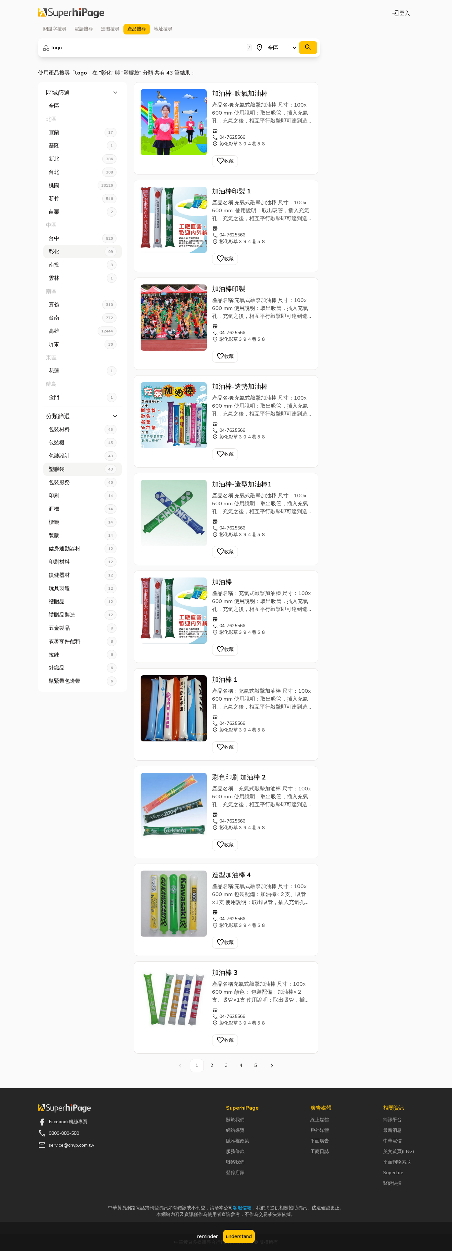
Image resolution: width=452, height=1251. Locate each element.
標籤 (81, 522)
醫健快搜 (392, 1183)
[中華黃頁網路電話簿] (71, 13)
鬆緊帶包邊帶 (81, 681)
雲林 (81, 278)
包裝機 (81, 442)
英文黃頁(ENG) (398, 1151)
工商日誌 (319, 1151)
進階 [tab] (110, 29)
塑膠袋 (81, 469)
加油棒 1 (225, 679)
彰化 (81, 251)
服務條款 (235, 1151)
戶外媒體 (319, 1130)
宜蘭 (81, 132)
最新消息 (392, 1130)
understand (239, 1236)
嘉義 (81, 304)
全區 (54, 106)
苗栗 (81, 212)
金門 (81, 397)
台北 (81, 172)
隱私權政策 (237, 1141)
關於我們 (235, 1120)
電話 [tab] (83, 29)
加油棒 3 (225, 972)
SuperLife (393, 1173)
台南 (81, 318)
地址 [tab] (163, 29)
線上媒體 (319, 1120)
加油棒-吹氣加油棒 (240, 93)
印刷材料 (81, 562)
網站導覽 (235, 1130)
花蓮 (81, 371)
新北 (81, 159)
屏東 (81, 344)
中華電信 (392, 1141)
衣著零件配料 (81, 641)
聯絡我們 (235, 1162)
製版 (81, 535)
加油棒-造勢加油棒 (240, 386)
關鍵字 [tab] (55, 29)
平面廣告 (319, 1141)
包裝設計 (81, 456)
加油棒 (222, 581)
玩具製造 (81, 588)
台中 (81, 238)
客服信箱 (242, 1208)
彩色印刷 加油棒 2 (239, 777)
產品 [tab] (136, 29)
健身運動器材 (81, 548)
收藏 (225, 161)
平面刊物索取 (397, 1162)
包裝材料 (81, 429)
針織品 (81, 668)
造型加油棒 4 (231, 875)
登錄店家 (235, 1173)
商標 (81, 509)
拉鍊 (81, 654)
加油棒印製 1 (231, 191)
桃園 (81, 185)
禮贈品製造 (81, 615)
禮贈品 (81, 601)
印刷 (81, 495)
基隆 (81, 145)
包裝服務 (81, 482)
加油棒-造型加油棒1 (242, 484)
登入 (400, 13)
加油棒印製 (228, 288)
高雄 (81, 331)
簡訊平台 (392, 1120)
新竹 (81, 198)
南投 (81, 265)
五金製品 (81, 628)
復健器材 (81, 575)
